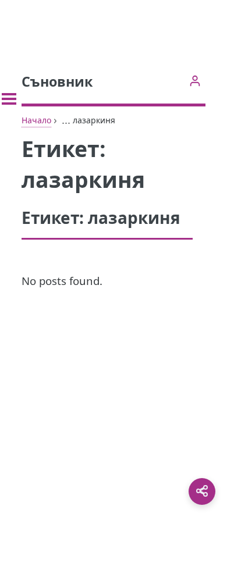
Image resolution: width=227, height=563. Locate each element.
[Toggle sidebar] (9, 99)
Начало (36, 120)
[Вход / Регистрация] (195, 80)
